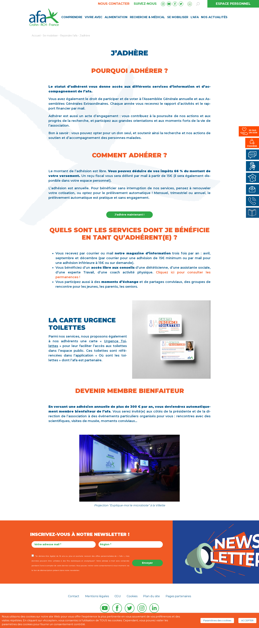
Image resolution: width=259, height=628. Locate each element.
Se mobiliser (177, 17)
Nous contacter (114, 4)
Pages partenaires (178, 596)
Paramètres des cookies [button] (217, 620)
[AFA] (44, 17)
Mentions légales (97, 596)
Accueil (36, 35)
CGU (118, 596)
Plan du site (151, 596)
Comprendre (71, 17)
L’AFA (195, 17)
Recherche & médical (147, 17)
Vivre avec (93, 17)
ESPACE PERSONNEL (233, 4)
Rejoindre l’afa (68, 35)
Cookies (132, 596)
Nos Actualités (214, 17)
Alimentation (116, 17)
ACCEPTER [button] (247, 620)
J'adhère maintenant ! (129, 214)
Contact (73, 596)
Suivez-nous (145, 4)
